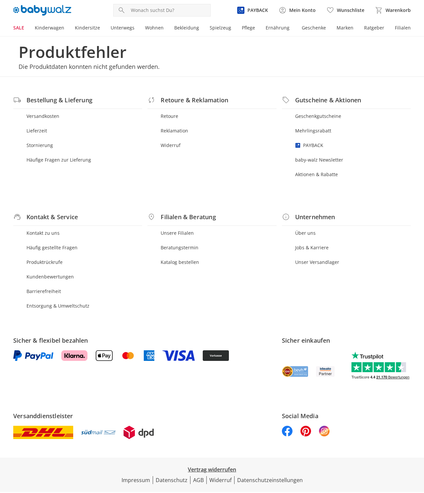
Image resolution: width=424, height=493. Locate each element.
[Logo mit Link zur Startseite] (42, 10)
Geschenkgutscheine (318, 116)
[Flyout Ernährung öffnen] (292, 28)
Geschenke (314, 28)
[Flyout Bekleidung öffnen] (201, 28)
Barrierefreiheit (43, 291)
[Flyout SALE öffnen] (26, 28)
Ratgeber (374, 28)
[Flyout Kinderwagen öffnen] (67, 28)
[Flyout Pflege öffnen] (257, 28)
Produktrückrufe (44, 262)
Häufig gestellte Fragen (52, 247)
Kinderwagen (49, 28)
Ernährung (278, 28)
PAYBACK (313, 145)
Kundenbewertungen (50, 276)
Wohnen (154, 28)
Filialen (403, 28)
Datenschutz (171, 480)
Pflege (248, 28)
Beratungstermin (179, 247)
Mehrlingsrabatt (313, 130)
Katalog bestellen (180, 262)
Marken (345, 28)
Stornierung (39, 145)
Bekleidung (186, 28)
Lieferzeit (36, 130)
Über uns (305, 233)
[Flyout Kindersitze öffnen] (102, 28)
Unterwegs (122, 28)
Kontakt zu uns (43, 233)
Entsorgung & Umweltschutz (57, 306)
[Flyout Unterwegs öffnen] (137, 28)
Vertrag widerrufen (212, 469)
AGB (198, 480)
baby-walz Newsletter (319, 160)
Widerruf (171, 145)
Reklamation (174, 130)
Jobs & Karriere (312, 247)
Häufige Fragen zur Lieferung (58, 160)
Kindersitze (87, 28)
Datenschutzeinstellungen (270, 480)
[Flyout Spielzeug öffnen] (234, 28)
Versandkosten (42, 116)
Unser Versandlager (317, 262)
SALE (18, 28)
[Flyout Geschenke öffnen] (328, 28)
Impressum (136, 480)
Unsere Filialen (177, 233)
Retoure (169, 116)
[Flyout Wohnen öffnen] (166, 28)
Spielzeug (220, 28)
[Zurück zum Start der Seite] (416, 445)
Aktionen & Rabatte (316, 174)
